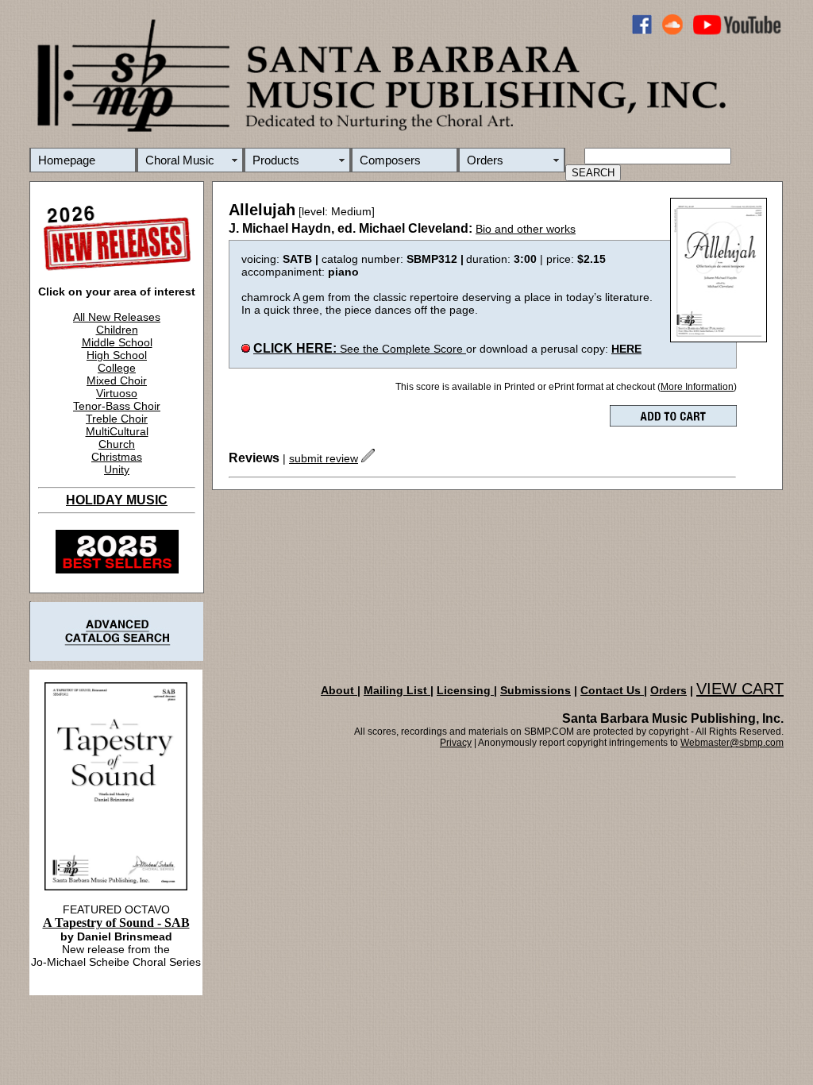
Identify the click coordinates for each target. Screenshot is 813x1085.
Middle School (117, 342)
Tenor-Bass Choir (116, 406)
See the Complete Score (359, 348)
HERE (626, 348)
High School (117, 355)
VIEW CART (740, 688)
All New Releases (116, 317)
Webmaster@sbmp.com (732, 742)
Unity (116, 469)
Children (117, 329)
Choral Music (179, 160)
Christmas (116, 456)
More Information (697, 386)
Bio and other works (526, 228)
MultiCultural (117, 431)
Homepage (66, 160)
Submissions (535, 690)
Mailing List (397, 690)
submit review (323, 458)
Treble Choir (117, 418)
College (117, 367)
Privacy (456, 742)
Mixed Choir (117, 380)
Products (275, 160)
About (339, 690)
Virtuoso (116, 393)
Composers (390, 160)
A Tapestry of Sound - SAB (116, 922)
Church (116, 444)
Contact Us (612, 690)
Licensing (465, 690)
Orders (485, 160)
